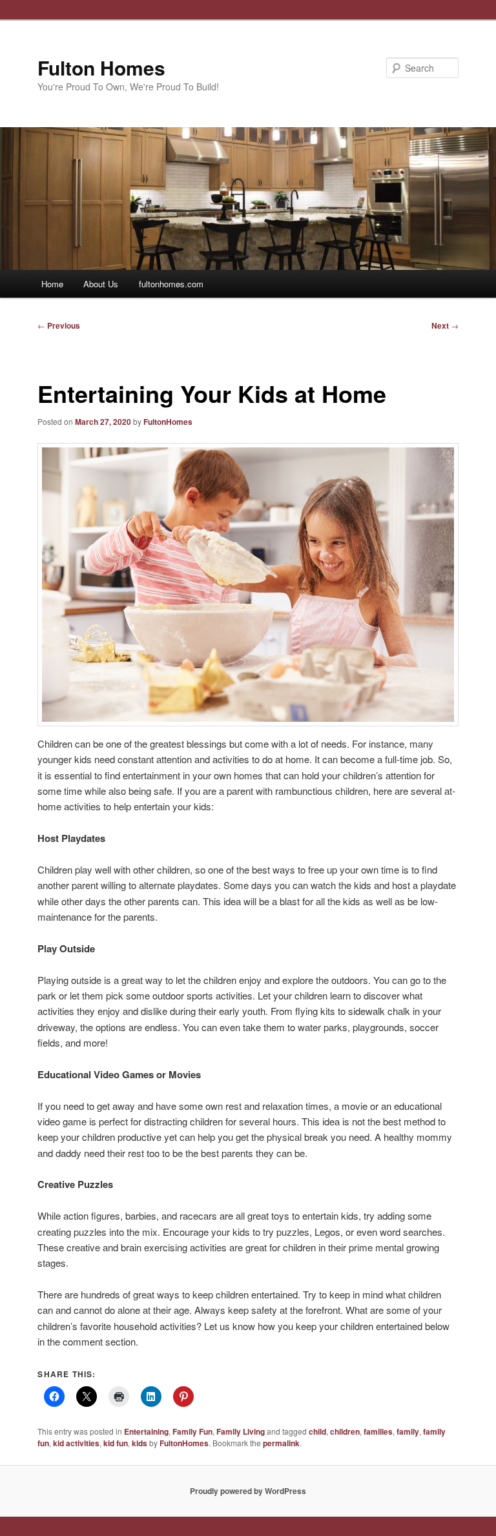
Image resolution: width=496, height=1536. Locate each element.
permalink (281, 1443)
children (345, 1431)
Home (52, 284)
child (317, 1431)
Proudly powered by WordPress (248, 1491)
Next (445, 325)
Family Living (240, 1431)
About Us (100, 284)
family (408, 1431)
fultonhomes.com (171, 284)
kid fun (115, 1443)
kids (139, 1443)
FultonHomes (167, 421)
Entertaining (146, 1431)
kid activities (76, 1443)
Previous (58, 325)
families (378, 1431)
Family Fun (192, 1431)
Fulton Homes (101, 67)
